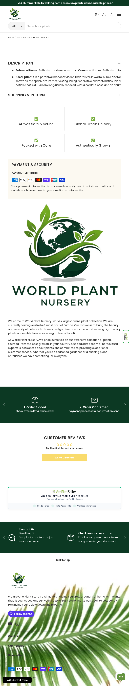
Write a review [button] (64, 457)
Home (11, 38)
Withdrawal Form (17, 680)
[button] (126, 336)
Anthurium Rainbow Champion (33, 38)
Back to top (62, 560)
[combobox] (64, 26)
